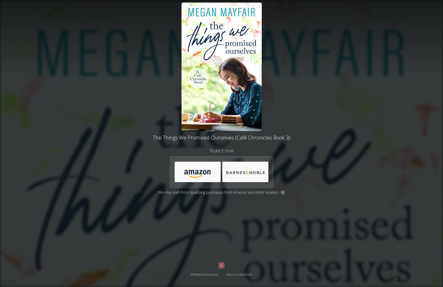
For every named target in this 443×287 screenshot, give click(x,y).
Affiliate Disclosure (204, 274)
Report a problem (239, 274)
